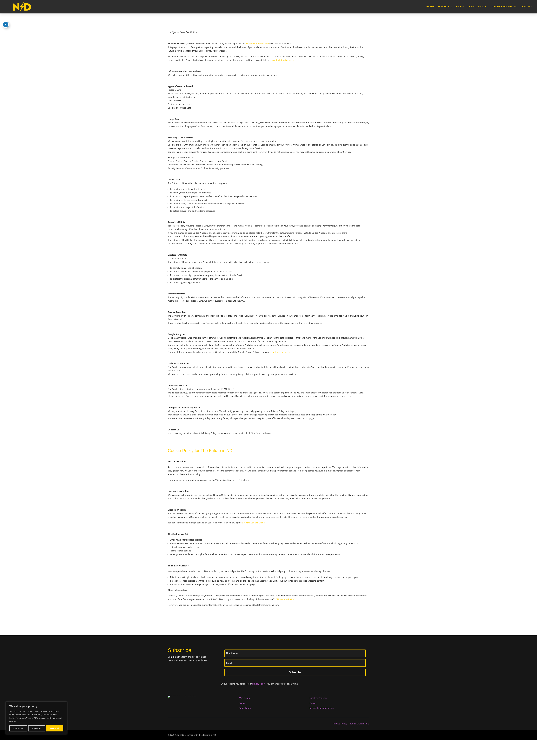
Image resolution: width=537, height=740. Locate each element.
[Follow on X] (174, 723)
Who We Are (445, 7)
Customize (18, 728)
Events (460, 7)
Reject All (36, 728)
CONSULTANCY (476, 7)
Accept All (54, 728)
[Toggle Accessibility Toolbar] (5, 24)
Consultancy (245, 708)
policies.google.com (281, 352)
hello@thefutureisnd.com (321, 708)
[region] (36, 718)
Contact (313, 703)
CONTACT (526, 7)
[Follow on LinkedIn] (180, 723)
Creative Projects (318, 698)
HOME (430, 7)
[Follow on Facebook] (168, 723)
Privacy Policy (258, 683)
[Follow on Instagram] (187, 723)
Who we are (244, 698)
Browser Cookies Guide (253, 522)
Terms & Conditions (359, 723)
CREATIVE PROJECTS (503, 7)
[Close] (64, 704)
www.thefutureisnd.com (257, 43)
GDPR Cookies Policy (284, 599)
